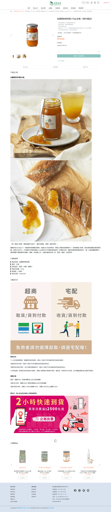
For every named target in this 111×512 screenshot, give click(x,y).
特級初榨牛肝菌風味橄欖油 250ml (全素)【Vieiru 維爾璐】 (88, 471)
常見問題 (33, 489)
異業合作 (12, 499)
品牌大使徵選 (13, 501)
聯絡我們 (81, 8)
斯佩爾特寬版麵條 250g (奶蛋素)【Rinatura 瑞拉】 (22, 471)
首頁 (29, 8)
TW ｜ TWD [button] (86, 2)
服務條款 (12, 494)
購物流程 (33, 492)
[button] (53, 35)
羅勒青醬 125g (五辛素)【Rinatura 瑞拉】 (44, 471)
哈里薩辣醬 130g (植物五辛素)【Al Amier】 (66, 471)
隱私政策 (12, 492)
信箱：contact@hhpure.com (60, 496)
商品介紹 (25, 67)
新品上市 (35, 8)
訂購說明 (33, 494)
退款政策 (33, 496)
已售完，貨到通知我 (78, 56)
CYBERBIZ (51, 508)
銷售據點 (12, 496)
